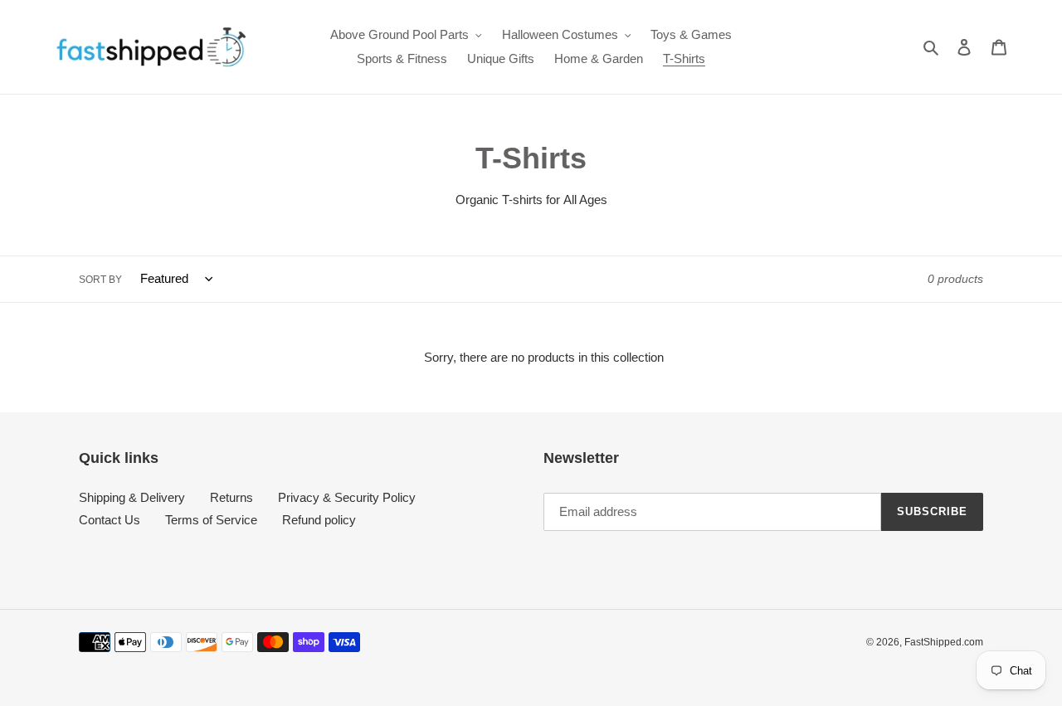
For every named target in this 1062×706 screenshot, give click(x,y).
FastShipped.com (943, 642)
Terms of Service (211, 520)
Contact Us (109, 520)
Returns (231, 497)
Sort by (100, 279)
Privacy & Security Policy (347, 497)
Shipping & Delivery (132, 497)
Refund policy (319, 520)
